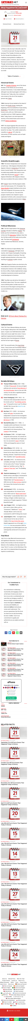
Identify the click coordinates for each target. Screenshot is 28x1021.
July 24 (10, 132)
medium (6, 431)
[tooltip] (7, 239)
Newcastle (13, 386)
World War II (4, 110)
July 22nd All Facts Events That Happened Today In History (15, 670)
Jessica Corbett (17, 15)
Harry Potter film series (17, 521)
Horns (20, 509)
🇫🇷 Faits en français (7, 986)
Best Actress (17, 482)
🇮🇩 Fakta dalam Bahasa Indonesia (17, 995)
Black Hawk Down (21, 493)
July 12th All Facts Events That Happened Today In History (15, 649)
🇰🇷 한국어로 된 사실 (18, 996)
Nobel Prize (21, 406)
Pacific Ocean (11, 105)
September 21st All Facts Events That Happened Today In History (12, 743)
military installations (10, 120)
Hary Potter (21, 345)
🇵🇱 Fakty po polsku (20, 1000)
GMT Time (3, 709)
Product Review (6, 980)
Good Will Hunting (20, 457)
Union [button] (7, 239)
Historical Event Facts (19, 24)
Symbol (3, 706)
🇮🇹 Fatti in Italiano (6, 987)
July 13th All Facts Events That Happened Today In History (15, 665)
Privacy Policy (23, 982)
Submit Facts (3, 984)
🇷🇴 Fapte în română (7, 1002)
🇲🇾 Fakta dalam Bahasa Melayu (13, 998)
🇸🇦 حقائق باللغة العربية (6, 993)
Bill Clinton (6, 420)
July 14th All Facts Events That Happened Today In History (15, 675)
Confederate (15, 239)
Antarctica (15, 168)
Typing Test (4, 713)
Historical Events (7, 24)
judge (11, 413)
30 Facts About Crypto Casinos (15, 643)
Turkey (10, 98)
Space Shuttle (5, 188)
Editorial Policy (11, 978)
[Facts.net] (9, 2)
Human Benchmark (6, 717)
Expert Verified (8, 18)
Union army (13, 235)
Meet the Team (20, 978)
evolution (10, 259)
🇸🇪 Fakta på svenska (19, 989)
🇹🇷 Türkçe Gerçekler (20, 1003)
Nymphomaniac (18, 480)
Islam (17, 441)
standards (17, 602)
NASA (5, 184)
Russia (17, 340)
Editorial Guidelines (19, 18)
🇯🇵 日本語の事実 (8, 996)
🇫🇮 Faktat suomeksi (18, 991)
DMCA (12, 982)
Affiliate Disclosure (4, 982)
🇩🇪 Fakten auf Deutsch (21, 984)
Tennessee (11, 251)
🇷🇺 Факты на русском (18, 1002)
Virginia (20, 230)
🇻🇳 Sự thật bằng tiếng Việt (7, 1003)
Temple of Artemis (11, 85)
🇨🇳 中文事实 (13, 1005)
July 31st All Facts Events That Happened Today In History (15, 660)
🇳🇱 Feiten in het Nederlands (8, 1000)
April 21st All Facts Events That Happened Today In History (10, 803)
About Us (4, 978)
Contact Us (14, 980)
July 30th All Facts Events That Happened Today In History (15, 654)
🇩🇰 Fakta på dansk (7, 989)
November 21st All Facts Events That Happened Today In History (12, 783)
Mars (24, 199)
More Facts (11, 984)
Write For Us (21, 980)
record (16, 174)
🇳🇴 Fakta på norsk (7, 991)
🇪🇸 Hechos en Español (19, 986)
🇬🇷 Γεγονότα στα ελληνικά (19, 993)
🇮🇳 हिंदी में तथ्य (5, 995)
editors (12, 607)
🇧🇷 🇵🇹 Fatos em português (18, 987)
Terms (16, 982)
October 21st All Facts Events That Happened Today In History (12, 763)
